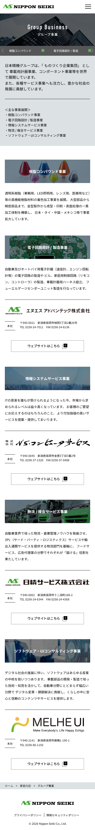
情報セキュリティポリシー (62, 815)
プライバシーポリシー (28, 815)
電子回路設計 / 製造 (65, 50)
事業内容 (25, 786)
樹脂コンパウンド (20, 50)
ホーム (9, 786)
